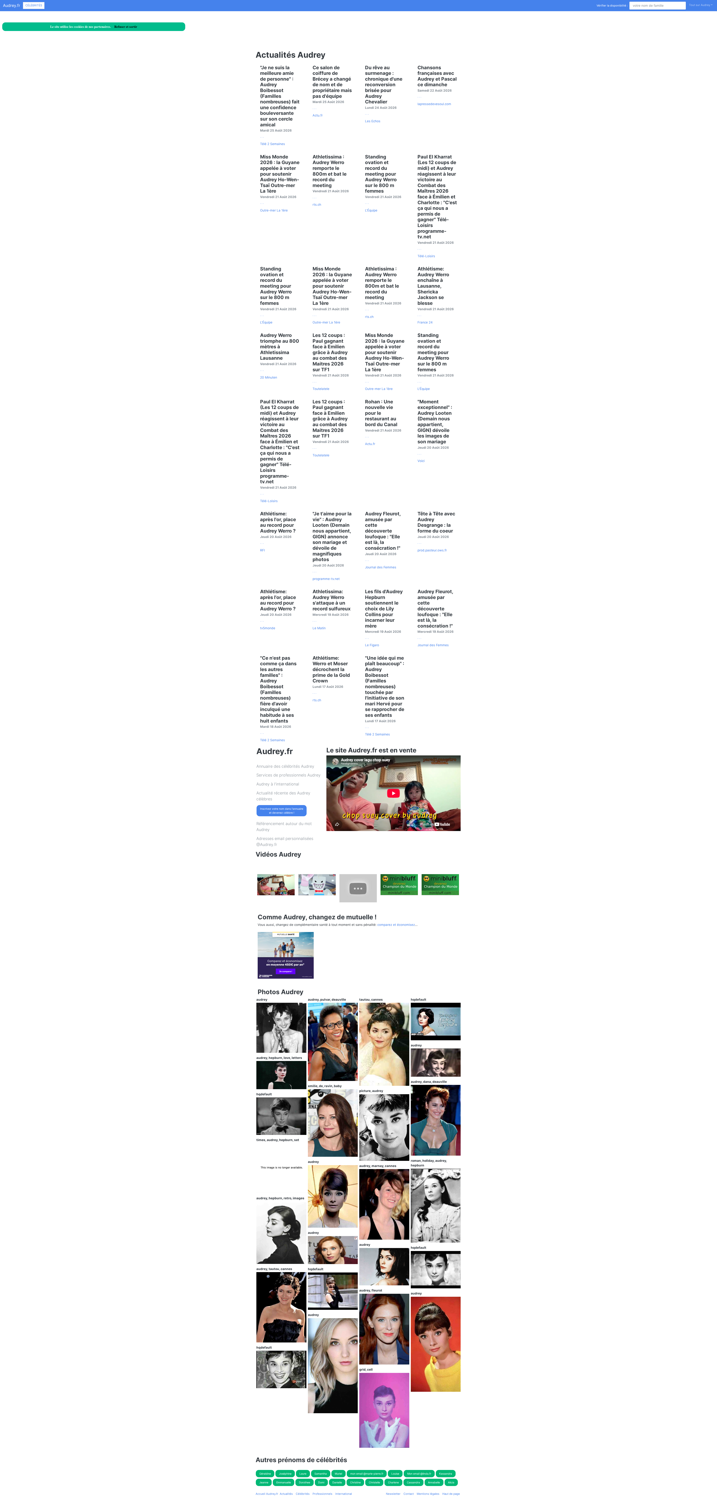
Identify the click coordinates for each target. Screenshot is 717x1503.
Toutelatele (321, 389)
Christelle (374, 1482)
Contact (408, 1494)
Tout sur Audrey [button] (699, 5)
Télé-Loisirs (426, 256)
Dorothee (304, 1482)
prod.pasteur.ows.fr (432, 550)
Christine (355, 1482)
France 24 (425, 322)
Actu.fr (318, 115)
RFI (262, 550)
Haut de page (451, 1494)
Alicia (451, 1482)
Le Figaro (372, 645)
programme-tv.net (326, 579)
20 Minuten (268, 377)
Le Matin (319, 628)
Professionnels (322, 1494)
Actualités (286, 1494)
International (343, 1494)
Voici (421, 461)
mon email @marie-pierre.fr (366, 1473)
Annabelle (434, 1482)
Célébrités (33, 5)
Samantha (320, 1473)
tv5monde (267, 628)
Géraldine (265, 1473)
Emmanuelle (283, 1482)
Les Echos (372, 121)
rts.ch (317, 204)
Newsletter (393, 1494)
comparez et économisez (396, 925)
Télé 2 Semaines (272, 144)
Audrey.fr (11, 5)
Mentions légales (428, 1494)
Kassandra (445, 1473)
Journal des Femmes (380, 567)
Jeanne (263, 1482)
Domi (321, 1482)
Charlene (393, 1482)
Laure (302, 1473)
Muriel (338, 1473)
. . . (262, 136)
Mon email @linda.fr (419, 1473)
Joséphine (285, 1473)
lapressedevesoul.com (434, 104)
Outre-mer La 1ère (274, 210)
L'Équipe (371, 210)
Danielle (337, 1482)
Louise (395, 1473)
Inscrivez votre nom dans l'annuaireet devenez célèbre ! (281, 810)
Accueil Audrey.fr (267, 1494)
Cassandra (413, 1482)
